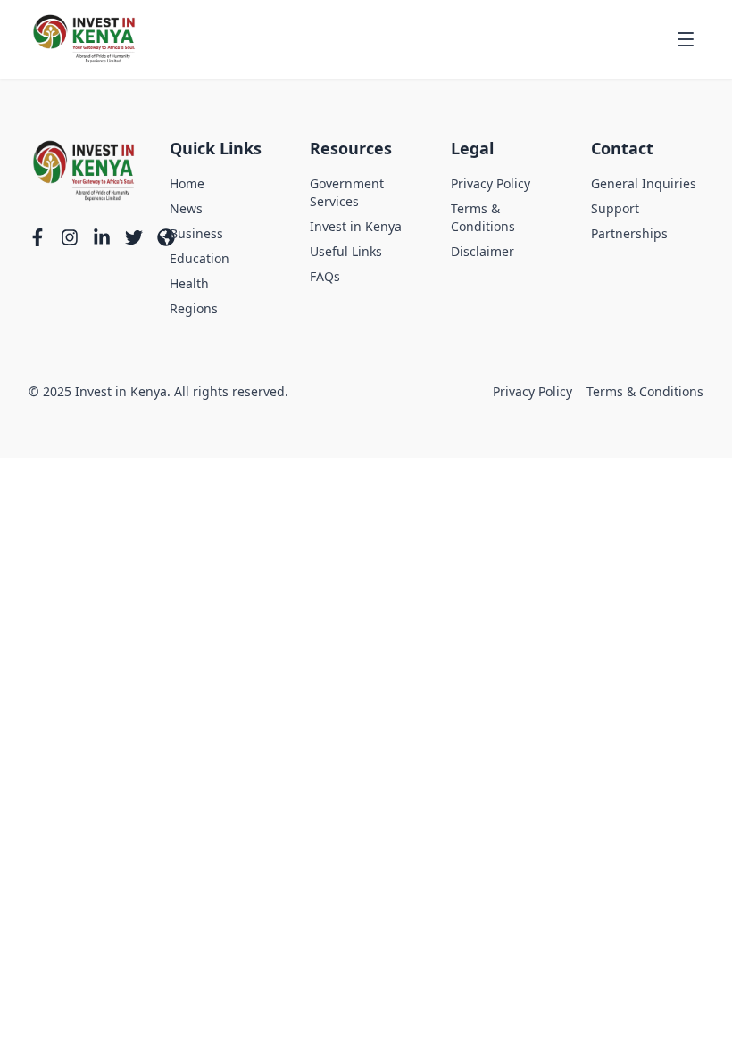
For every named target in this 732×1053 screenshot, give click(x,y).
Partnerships (629, 233)
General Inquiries (643, 183)
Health (189, 283)
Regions (194, 308)
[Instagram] (70, 237)
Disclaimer (482, 251)
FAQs (325, 276)
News (186, 208)
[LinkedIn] (102, 237)
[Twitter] (134, 237)
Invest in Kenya (356, 226)
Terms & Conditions (483, 217)
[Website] (166, 237)
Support (615, 208)
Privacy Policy (490, 183)
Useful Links (346, 251)
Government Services (347, 192)
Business (196, 233)
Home (187, 183)
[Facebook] (37, 237)
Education (199, 258)
